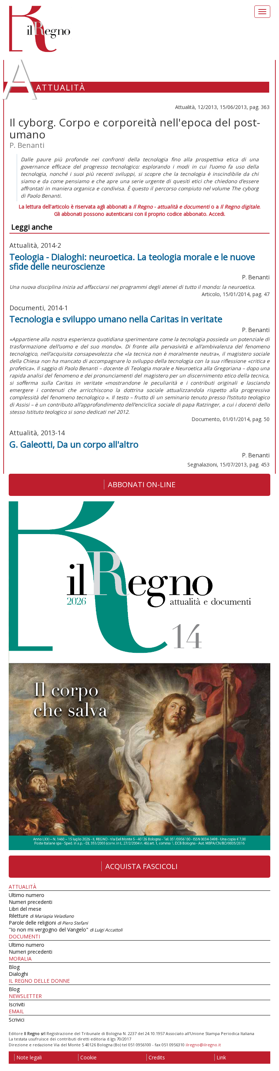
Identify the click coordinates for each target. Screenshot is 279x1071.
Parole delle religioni (48, 922)
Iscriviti (17, 1004)
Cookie (88, 1057)
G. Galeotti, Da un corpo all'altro (73, 444)
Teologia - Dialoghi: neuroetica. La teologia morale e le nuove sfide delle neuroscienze (132, 261)
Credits (157, 1057)
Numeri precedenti (30, 901)
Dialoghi (18, 973)
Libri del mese (25, 908)
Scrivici (16, 1019)
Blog (14, 966)
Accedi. (217, 213)
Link (221, 1057)
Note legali (29, 1057)
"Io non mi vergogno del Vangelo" (65, 929)
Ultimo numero (26, 895)
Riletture (41, 915)
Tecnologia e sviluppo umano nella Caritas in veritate (115, 319)
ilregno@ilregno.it (203, 1044)
